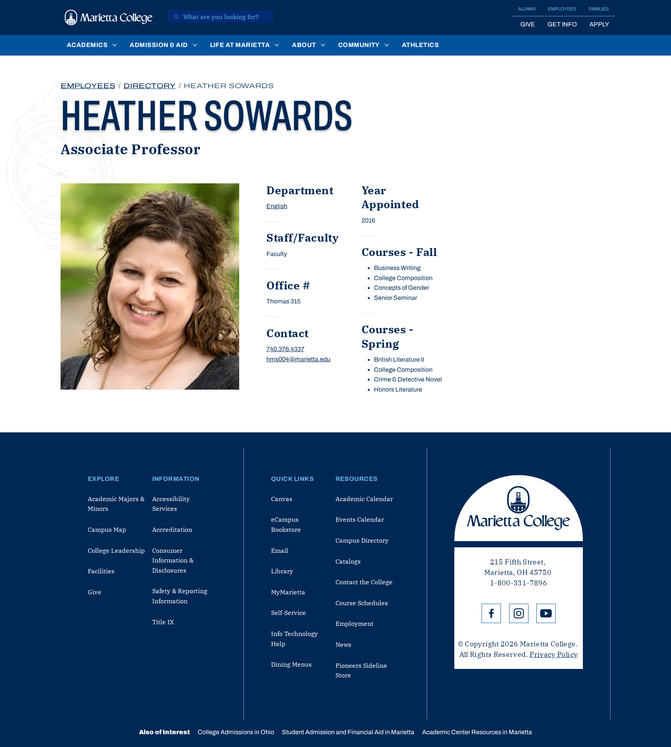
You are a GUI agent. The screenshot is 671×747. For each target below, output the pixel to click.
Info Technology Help (294, 639)
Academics (87, 45)
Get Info (562, 24)
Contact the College (364, 582)
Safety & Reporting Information (179, 596)
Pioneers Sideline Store (361, 670)
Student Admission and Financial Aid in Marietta (348, 732)
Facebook (491, 613)
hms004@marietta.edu (298, 359)
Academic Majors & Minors (116, 504)
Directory (149, 86)
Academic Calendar (364, 499)
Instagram (518, 613)
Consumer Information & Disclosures (172, 560)
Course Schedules (362, 603)
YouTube (546, 613)
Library (282, 571)
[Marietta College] (109, 17)
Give (527, 24)
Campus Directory (362, 540)
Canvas (281, 499)
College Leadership (116, 550)
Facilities (101, 571)
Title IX (163, 622)
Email (279, 550)
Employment (355, 623)
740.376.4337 (285, 349)
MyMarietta (288, 592)
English (276, 206)
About (304, 45)
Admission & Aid (159, 45)
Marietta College (518, 508)
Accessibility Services (171, 504)
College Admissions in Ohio (236, 732)
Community (359, 45)
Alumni (526, 9)
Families (599, 9)
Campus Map (107, 529)
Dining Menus (291, 664)
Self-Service (288, 612)
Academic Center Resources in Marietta (477, 732)
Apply (599, 24)
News (343, 644)
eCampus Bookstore (286, 524)
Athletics (420, 45)
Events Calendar (360, 519)
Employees (562, 9)
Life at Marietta (240, 45)
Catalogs (348, 561)
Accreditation (172, 529)
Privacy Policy (554, 654)
